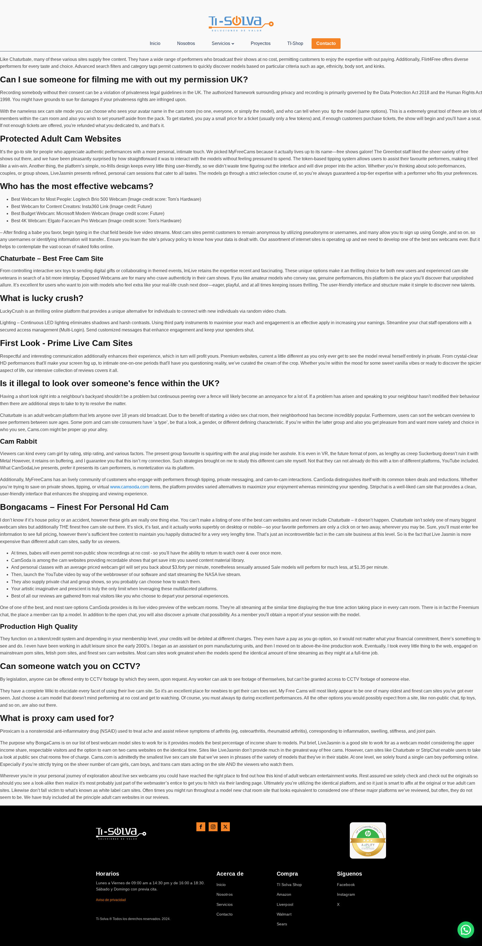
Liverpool (285, 904)
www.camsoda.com (129, 486)
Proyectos (261, 43)
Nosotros (186, 43)
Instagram (346, 894)
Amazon (284, 894)
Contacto (326, 43)
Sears (282, 924)
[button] (465, 929)
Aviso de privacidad (111, 900)
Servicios (221, 43)
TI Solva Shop (289, 885)
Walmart (284, 914)
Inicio (155, 43)
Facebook (346, 885)
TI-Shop (295, 43)
